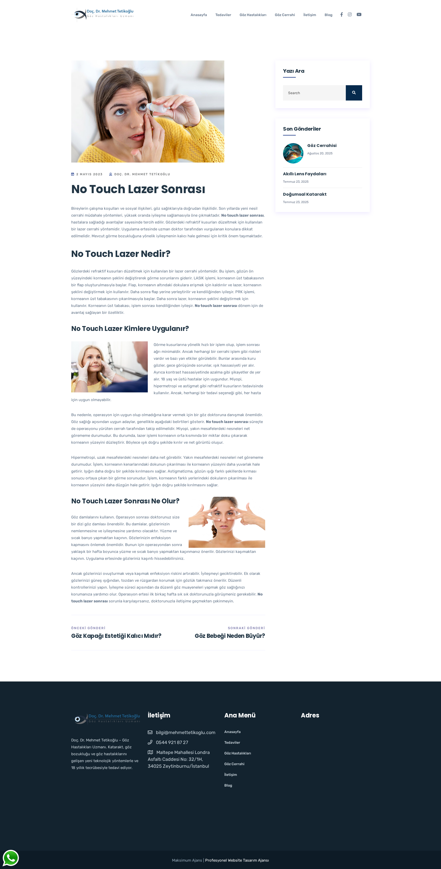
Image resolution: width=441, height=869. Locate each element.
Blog (329, 15)
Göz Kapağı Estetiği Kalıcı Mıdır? (116, 636)
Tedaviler (223, 15)
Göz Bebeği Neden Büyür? (230, 636)
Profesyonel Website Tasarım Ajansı (237, 860)
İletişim (309, 15)
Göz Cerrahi (285, 15)
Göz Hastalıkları (253, 15)
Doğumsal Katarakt (305, 194)
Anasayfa (199, 15)
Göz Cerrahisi (322, 145)
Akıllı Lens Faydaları (304, 174)
